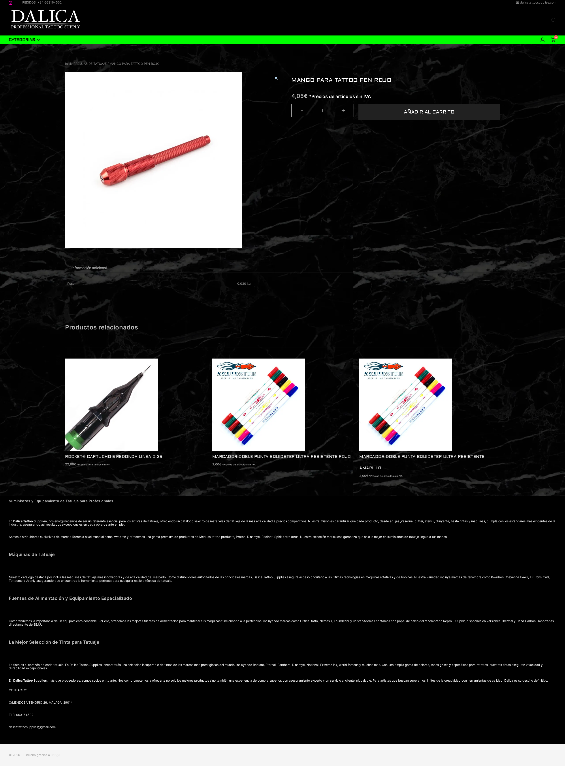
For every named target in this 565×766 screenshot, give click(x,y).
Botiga (55, 755)
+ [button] (343, 110)
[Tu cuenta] (542, 40)
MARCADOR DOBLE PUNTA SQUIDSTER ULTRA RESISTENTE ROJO (281, 456)
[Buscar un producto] (553, 20)
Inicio (69, 63)
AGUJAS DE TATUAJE (91, 63)
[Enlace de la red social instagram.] (10, 2)
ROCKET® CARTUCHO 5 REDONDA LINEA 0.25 (113, 456)
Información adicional (89, 268)
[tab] (89, 268)
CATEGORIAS (22, 39)
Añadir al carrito (429, 112)
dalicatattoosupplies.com (538, 2)
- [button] (302, 110)
